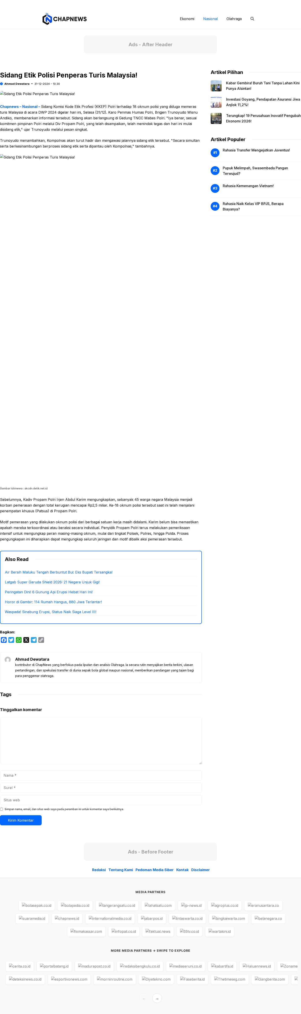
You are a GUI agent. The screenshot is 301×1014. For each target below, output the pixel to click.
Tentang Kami (159, 4)
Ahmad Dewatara (17, 83)
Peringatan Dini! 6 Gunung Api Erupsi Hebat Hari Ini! (49, 592)
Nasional (210, 19)
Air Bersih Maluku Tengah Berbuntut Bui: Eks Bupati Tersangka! (58, 572)
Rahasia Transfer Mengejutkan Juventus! (256, 150)
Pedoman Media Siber (193, 4)
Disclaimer (242, 4)
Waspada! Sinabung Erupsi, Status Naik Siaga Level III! (50, 612)
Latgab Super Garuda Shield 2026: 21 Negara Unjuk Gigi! (52, 582)
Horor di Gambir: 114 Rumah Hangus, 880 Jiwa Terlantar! (53, 602)
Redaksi (136, 4)
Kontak (222, 4)
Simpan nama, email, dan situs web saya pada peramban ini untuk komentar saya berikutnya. (64, 809)
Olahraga (234, 19)
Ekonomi (187, 19)
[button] (252, 18)
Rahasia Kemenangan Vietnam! (248, 186)
